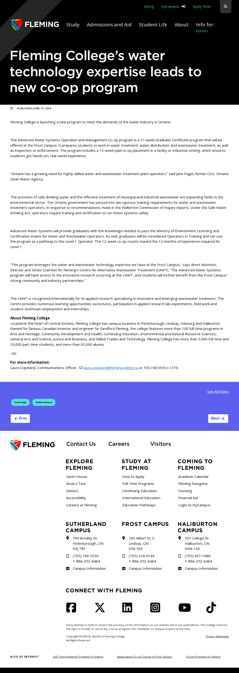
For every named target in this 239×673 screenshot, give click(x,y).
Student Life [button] (153, 24)
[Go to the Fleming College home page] (35, 445)
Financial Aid (188, 497)
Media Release (44, 402)
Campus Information (89, 568)
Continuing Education (139, 490)
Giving (149, 6)
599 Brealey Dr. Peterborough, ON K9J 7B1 (88, 543)
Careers (126, 443)
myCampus (170, 6)
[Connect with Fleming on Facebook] (72, 610)
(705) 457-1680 (198, 555)
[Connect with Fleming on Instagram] (156, 610)
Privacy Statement (217, 636)
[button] (226, 6)
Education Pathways (138, 505)
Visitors (160, 443)
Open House (76, 476)
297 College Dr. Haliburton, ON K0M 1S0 (197, 543)
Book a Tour (76, 483)
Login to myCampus (194, 505)
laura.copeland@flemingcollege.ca (111, 367)
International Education (141, 497)
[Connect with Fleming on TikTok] (212, 610)
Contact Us (81, 443)
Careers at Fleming (81, 505)
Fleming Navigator (193, 483)
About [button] (182, 24)
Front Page (20, 402)
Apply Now (202, 6)
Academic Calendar (193, 476)
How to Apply (133, 476)
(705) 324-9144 (142, 555)
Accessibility (76, 497)
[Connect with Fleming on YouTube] (186, 610)
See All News (218, 391)
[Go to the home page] (35, 25)
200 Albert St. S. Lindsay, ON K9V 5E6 (142, 543)
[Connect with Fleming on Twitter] (101, 610)
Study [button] (72, 24)
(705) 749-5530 (85, 555)
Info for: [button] (205, 27)
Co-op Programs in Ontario (203, 656)
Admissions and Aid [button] (109, 24)
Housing (185, 490)
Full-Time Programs (138, 483)
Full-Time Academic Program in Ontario (78, 656)
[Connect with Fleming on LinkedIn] (128, 610)
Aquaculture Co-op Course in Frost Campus (144, 656)
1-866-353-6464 (86, 561)
